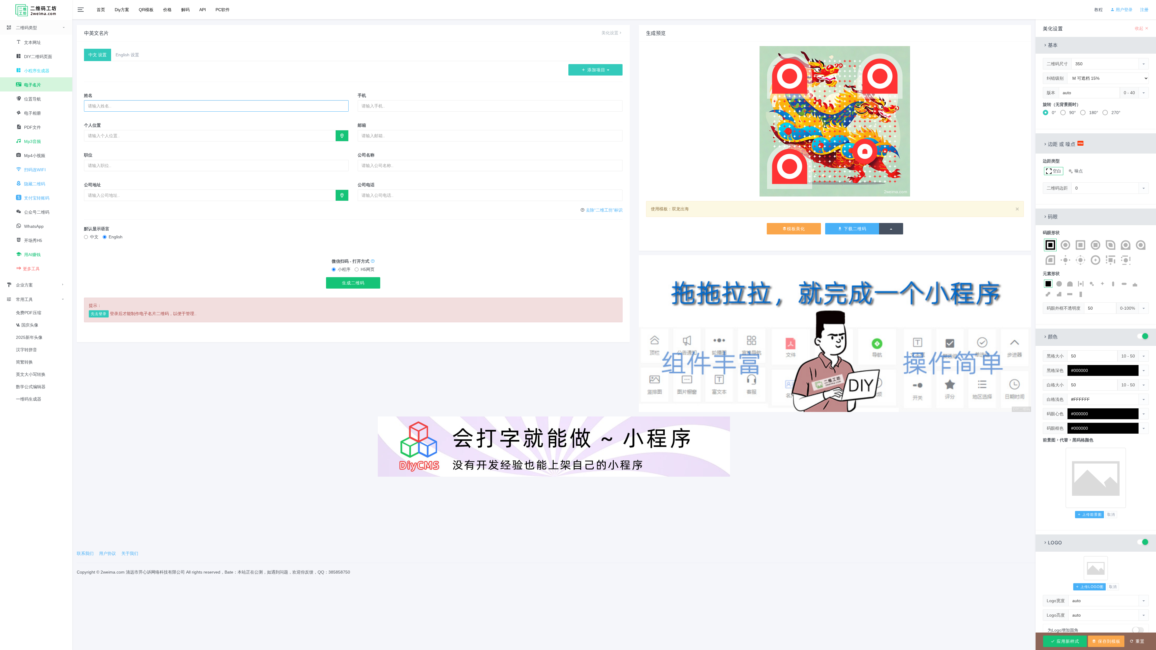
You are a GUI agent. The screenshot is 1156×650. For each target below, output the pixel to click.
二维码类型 (26, 27)
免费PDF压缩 (28, 312)
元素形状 (1051, 273)
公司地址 (92, 184)
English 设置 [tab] (127, 54)
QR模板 (146, 9)
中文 (94, 236)
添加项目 (596, 69)
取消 (1111, 514)
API (202, 9)
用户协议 (107, 553)
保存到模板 (1108, 641)
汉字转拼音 (26, 349)
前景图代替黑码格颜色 (1068, 440)
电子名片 (32, 84)
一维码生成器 (28, 399)
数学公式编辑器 (30, 386)
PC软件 (223, 9)
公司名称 (366, 155)
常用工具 (24, 299)
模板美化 (796, 228)
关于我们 (129, 553)
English (116, 236)
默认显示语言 (96, 228)
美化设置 (609, 33)
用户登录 (1123, 9)
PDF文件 (32, 127)
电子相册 (32, 113)
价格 (167, 9)
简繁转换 (24, 362)
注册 (1144, 9)
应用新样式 (1067, 641)
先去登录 (99, 314)
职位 (88, 155)
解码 (185, 9)
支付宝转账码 (36, 198)
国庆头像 (29, 325)
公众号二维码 (36, 212)
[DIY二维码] (835, 333)
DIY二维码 (1021, 409)
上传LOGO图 (1091, 587)
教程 (1098, 9)
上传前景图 (1091, 514)
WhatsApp (33, 226)
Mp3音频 (32, 141)
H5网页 (367, 269)
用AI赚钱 (32, 254)
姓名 (88, 95)
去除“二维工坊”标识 (604, 210)
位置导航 (32, 99)
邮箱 (362, 125)
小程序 (344, 269)
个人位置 (92, 125)
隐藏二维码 (34, 183)
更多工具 (31, 268)
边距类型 (1051, 161)
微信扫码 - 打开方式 (351, 261)
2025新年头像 (29, 337)
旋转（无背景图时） (1062, 104)
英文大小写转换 (30, 374)
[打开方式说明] (373, 261)
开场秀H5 (32, 240)
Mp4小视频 (34, 155)
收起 (1140, 28)
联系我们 (85, 553)
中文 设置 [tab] (98, 54)
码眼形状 (1051, 232)
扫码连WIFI (34, 169)
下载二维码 (854, 228)
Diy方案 (122, 9)
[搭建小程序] (554, 446)
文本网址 (32, 42)
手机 (362, 95)
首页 (101, 9)
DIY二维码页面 (37, 56)
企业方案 (24, 285)
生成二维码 (353, 282)
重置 (1139, 641)
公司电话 (366, 184)
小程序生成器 (36, 70)
